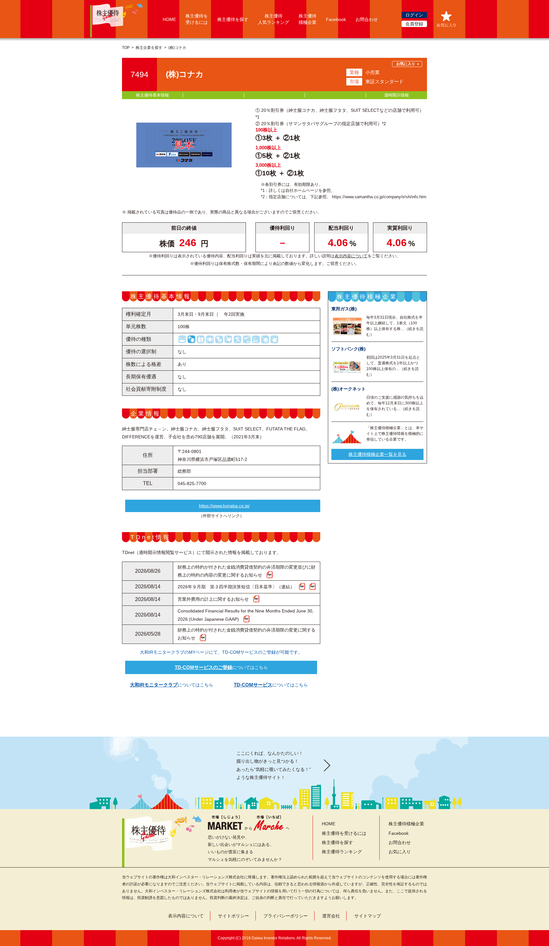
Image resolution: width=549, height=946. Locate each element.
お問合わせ (367, 19)
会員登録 (414, 23)
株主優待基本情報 (152, 95)
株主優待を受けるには (344, 833)
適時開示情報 (396, 95)
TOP (126, 47)
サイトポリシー (233, 915)
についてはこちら (221, 667)
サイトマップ (367, 915)
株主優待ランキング (342, 851)
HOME (169, 19)
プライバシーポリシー (285, 915)
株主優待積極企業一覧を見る (377, 454)
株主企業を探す (149, 47)
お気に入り (400, 851)
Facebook (336, 19)
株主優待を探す (232, 19)
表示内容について (351, 255)
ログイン (414, 14)
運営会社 (331, 915)
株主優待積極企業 (406, 823)
